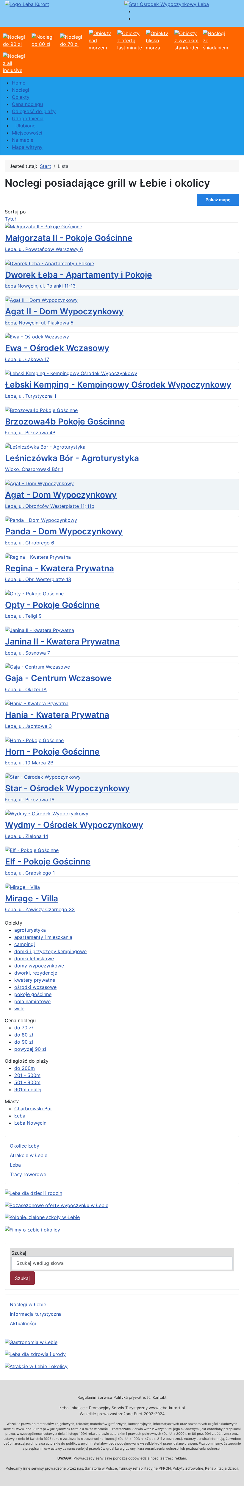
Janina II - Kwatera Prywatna (62, 641)
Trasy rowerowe (28, 1174)
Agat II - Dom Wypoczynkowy (64, 311)
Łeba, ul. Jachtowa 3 (28, 726)
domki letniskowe (34, 958)
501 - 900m (27, 1082)
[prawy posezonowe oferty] (56, 1205)
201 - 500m (27, 1075)
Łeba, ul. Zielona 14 (26, 836)
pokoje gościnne (32, 994)
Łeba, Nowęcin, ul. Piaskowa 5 (39, 323)
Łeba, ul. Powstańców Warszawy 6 (44, 249)
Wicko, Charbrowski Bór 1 (34, 469)
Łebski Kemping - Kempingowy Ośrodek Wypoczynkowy (118, 385)
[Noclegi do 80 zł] (44, 40)
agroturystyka (30, 930)
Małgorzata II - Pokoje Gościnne (68, 238)
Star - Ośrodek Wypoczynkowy (67, 788)
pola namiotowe (32, 1001)
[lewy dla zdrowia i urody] (35, 1354)
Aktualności (23, 1323)
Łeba (19, 1116)
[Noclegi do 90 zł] (16, 40)
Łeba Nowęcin (30, 1123)
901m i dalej (27, 1089)
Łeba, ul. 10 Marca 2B (29, 763)
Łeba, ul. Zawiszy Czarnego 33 (40, 909)
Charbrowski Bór (33, 1109)
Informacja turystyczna (36, 1314)
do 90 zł (23, 1042)
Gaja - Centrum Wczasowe (58, 678)
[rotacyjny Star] (166, 4)
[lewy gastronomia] (31, 1342)
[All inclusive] (16, 62)
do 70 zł (23, 1028)
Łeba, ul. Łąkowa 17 (27, 359)
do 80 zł (23, 1035)
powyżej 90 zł (30, 1049)
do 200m (24, 1068)
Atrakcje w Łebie (28, 1155)
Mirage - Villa (31, 898)
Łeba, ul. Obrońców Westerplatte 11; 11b (49, 506)
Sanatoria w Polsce (101, 1468)
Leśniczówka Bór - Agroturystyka (72, 458)
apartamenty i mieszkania (43, 937)
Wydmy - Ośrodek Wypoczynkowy (74, 825)
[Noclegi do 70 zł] (73, 40)
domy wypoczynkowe (39, 966)
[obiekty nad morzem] (102, 40)
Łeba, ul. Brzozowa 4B (30, 433)
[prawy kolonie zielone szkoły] (42, 1217)
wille (19, 1009)
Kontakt (160, 1397)
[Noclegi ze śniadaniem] (216, 40)
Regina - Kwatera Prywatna (59, 568)
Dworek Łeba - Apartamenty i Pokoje (78, 275)
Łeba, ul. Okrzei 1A (26, 689)
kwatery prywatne (34, 980)
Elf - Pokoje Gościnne (47, 861)
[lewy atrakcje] (36, 1366)
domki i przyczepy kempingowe (50, 951)
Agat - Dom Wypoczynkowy (61, 495)
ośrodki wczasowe (35, 987)
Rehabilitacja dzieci (221, 1468)
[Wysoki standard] (187, 40)
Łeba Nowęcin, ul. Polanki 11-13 (40, 286)
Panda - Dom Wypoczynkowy (64, 531)
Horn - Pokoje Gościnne (52, 752)
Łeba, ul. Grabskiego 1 (30, 873)
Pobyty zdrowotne (188, 1468)
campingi (24, 944)
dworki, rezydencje (35, 973)
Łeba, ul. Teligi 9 (23, 616)
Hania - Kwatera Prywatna (57, 715)
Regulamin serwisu (94, 1397)
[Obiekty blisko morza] (159, 40)
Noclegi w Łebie (28, 1304)
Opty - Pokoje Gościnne (52, 605)
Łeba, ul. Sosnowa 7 (27, 653)
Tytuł (10, 219)
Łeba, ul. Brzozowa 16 (29, 800)
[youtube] (32, 1229)
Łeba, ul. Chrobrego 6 (29, 543)
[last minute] (130, 40)
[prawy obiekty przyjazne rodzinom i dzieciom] (33, 1192)
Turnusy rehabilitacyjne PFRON (145, 1468)
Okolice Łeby (24, 1146)
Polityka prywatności (132, 1397)
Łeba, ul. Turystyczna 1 (30, 396)
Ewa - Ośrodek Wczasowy (57, 348)
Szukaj (18, 1253)
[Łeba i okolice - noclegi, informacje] (27, 4)
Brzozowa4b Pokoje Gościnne (65, 421)
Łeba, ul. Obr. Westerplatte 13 (38, 579)
